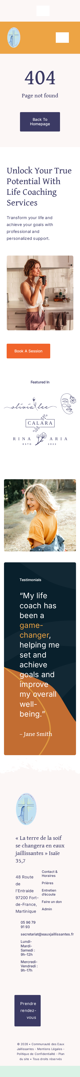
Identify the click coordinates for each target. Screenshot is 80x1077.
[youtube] (31, 980)
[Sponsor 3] (40, 416)
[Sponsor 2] (68, 395)
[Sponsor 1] (30, 399)
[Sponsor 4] (40, 434)
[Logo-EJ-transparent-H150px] (13, 29)
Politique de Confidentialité (36, 1054)
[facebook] (27, 11)
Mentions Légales (50, 1049)
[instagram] (35, 11)
